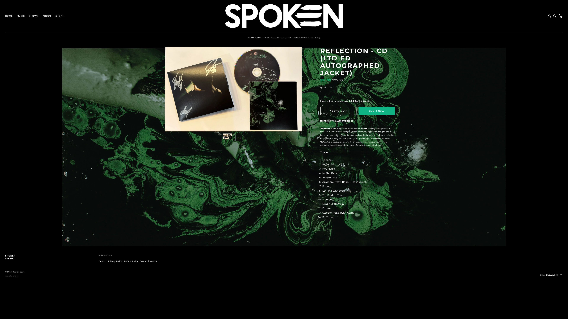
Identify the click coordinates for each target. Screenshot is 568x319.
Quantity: (326, 88)
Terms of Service (148, 261)
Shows (33, 16)
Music (21, 16)
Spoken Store (10, 257)
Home (9, 16)
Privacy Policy (115, 261)
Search (102, 261)
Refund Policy (131, 261)
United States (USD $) (550, 275)
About (47, 16)
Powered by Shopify (11, 276)
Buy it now (376, 111)
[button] (554, 16)
